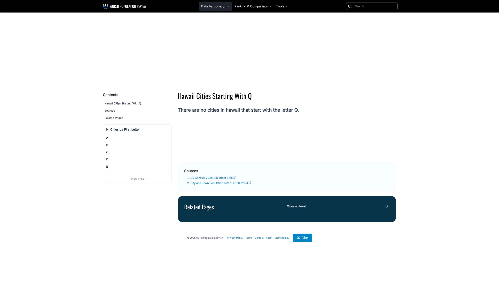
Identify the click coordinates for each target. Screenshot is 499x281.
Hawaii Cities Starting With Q (122, 103)
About (269, 237)
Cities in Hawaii (296, 206)
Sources (109, 110)
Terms (248, 237)
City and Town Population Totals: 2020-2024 (219, 183)
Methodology (282, 237)
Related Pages (113, 117)
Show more (137, 178)
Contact (259, 237)
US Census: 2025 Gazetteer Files (211, 177)
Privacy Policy (235, 237)
